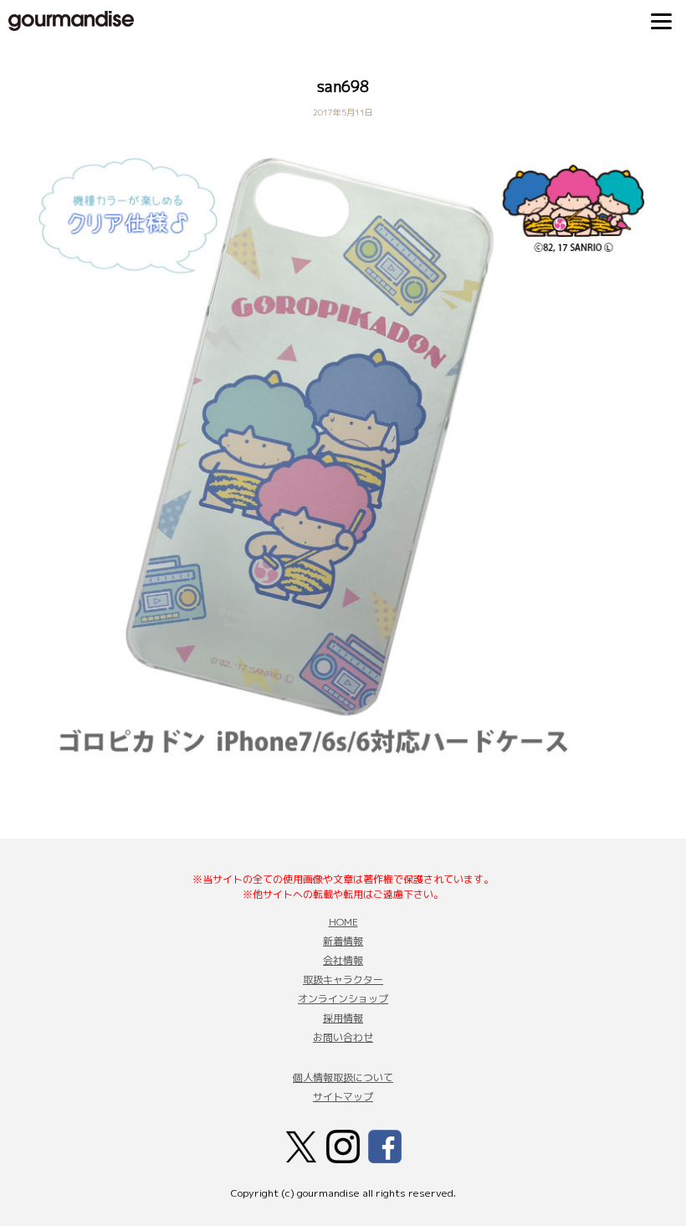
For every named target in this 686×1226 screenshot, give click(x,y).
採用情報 (343, 1018)
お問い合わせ (343, 1037)
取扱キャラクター (343, 979)
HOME (343, 922)
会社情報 (343, 960)
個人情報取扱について (343, 1077)
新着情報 (343, 941)
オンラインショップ (343, 999)
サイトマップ (343, 1097)
